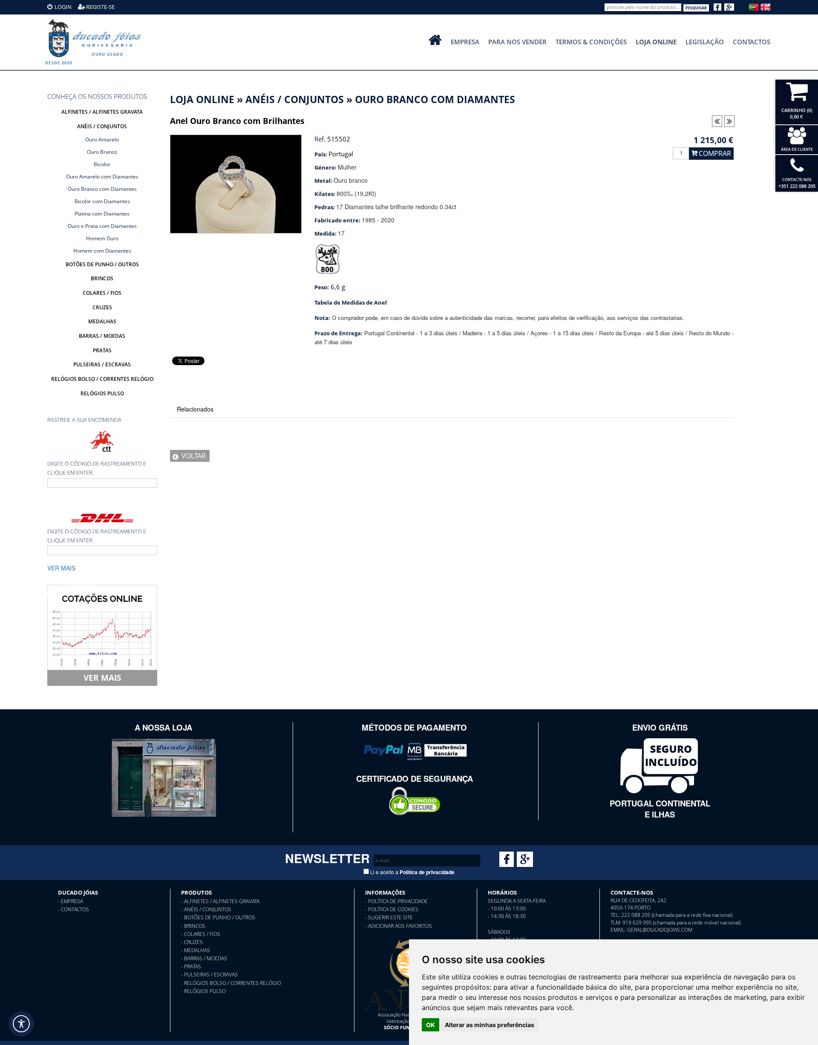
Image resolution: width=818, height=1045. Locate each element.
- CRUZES (192, 942)
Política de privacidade (427, 872)
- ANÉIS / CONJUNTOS (206, 909)
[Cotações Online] (102, 626)
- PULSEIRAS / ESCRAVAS (209, 974)
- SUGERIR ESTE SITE (389, 917)
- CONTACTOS (73, 909)
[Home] (97, 38)
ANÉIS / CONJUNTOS (294, 99)
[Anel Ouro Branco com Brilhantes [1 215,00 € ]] (236, 183)
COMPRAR (715, 153)
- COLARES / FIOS (200, 934)
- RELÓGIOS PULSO (203, 991)
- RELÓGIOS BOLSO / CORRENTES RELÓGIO (231, 983)
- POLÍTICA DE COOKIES (391, 909)
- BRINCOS (193, 926)
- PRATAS (191, 966)
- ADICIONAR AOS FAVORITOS (398, 926)
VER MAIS (102, 677)
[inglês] (765, 6)
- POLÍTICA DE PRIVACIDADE (396, 901)
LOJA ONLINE (202, 99)
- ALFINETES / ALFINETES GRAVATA (220, 901)
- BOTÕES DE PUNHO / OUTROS (218, 917)
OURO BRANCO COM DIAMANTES (435, 99)
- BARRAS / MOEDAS (204, 958)
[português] (754, 6)
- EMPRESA (70, 901)
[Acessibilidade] (21, 1023)
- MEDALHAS (195, 950)
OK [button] (430, 1024)
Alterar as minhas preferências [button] (489, 1024)
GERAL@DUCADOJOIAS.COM (659, 929)
